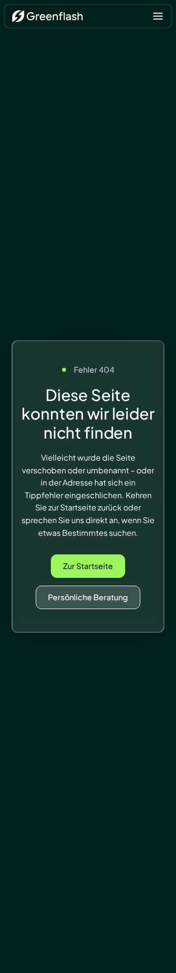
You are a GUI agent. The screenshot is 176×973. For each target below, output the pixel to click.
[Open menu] (158, 16)
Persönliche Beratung (88, 597)
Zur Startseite (88, 566)
